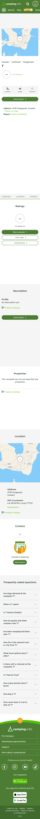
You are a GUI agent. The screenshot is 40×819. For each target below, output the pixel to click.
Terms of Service (28, 811)
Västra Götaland (19, 114)
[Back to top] (20, 720)
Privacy (30, 808)
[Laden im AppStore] (20, 794)
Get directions (13, 507)
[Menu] (4, 10)
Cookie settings (12, 811)
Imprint (22, 808)
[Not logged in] (35, 4)
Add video (19, 237)
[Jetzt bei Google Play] (20, 800)
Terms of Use (12, 808)
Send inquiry (19, 99)
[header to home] (11, 4)
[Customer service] (27, 4)
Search (11, 10)
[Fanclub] (28, 10)
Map (19, 10)
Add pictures (19, 243)
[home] (20, 729)
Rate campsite (19, 232)
